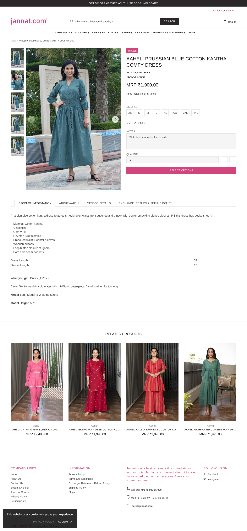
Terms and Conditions (81, 478)
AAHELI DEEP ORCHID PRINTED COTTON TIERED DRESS (211, 429)
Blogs (72, 492)
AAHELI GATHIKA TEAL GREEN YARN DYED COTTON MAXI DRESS (95, 429)
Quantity (132, 154)
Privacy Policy (19, 496)
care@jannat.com (142, 506)
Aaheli (142, 76)
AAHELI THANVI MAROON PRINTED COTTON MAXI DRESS (153, 429)
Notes (130, 131)
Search (169, 21)
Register (217, 10)
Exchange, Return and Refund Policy (89, 483)
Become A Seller (20, 487)
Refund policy (18, 501)
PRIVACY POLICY (43, 521)
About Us (16, 478)
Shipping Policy (77, 487)
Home (13, 41)
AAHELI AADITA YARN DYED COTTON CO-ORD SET (37, 429)
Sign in (229, 10)
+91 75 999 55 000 (151, 489)
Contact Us (17, 483)
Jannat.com (29, 21)
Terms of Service (20, 492)
